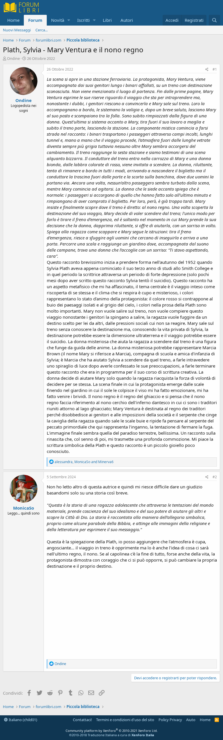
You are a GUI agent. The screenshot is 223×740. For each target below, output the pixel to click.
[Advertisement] (132, 612)
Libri (107, 20)
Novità (57, 20)
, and (84, 461)
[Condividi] (207, 69)
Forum (35, 20)
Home (13, 20)
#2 (215, 476)
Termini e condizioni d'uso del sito (125, 719)
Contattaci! (82, 719)
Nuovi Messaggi (17, 30)
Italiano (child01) (22, 719)
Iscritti (83, 20)
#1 (215, 69)
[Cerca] (214, 20)
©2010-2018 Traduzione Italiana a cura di (111, 735)
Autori (127, 20)
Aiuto (190, 719)
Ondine (13, 58)
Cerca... (41, 30)
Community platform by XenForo (112, 730)
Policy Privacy (170, 719)
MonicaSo (23, 508)
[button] (69, 20)
